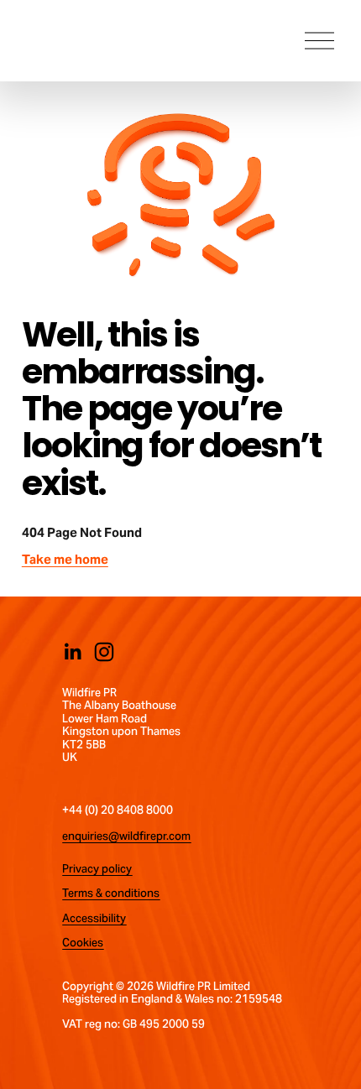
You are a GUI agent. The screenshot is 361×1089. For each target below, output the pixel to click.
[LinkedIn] (72, 652)
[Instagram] (104, 652)
